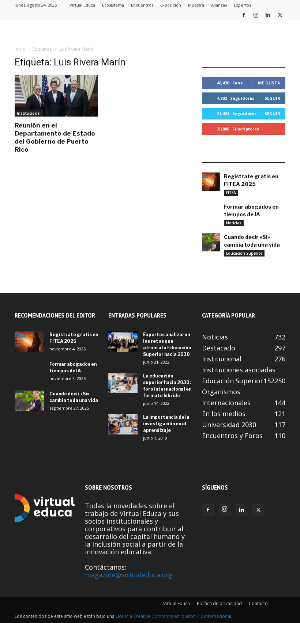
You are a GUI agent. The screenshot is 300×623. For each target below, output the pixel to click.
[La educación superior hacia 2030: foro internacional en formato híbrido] (123, 383)
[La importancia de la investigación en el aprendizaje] (123, 424)
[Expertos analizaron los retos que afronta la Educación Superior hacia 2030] (123, 341)
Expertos (242, 5)
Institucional (29, 113)
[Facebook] (243, 15)
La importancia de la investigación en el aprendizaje (166, 423)
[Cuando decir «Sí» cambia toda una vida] (211, 242)
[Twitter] (279, 15)
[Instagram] (255, 15)
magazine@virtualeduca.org (129, 574)
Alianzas (219, 5)
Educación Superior (244, 253)
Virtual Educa (82, 5)
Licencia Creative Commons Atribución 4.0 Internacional (173, 616)
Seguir (272, 98)
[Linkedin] (267, 15)
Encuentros (142, 5)
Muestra (196, 5)
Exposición (170, 5)
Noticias (233, 222)
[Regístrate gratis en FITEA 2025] (211, 181)
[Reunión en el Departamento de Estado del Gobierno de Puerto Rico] (56, 96)
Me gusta (269, 83)
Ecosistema (113, 5)
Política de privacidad (219, 603)
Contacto (258, 603)
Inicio (20, 49)
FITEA (231, 192)
